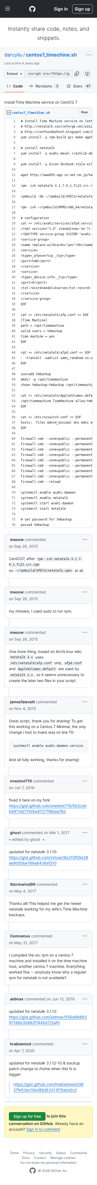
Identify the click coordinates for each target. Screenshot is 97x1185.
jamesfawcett (22, 701)
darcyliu (13, 55)
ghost (15, 832)
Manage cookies (62, 1158)
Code (18, 86)
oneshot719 (21, 781)
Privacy (29, 1153)
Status (61, 1153)
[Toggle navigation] (7, 8)
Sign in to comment (43, 1129)
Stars (81, 86)
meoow (17, 539)
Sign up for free (27, 1116)
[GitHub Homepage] (32, 1170)
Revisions (47, 86)
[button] (76, 74)
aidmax (16, 999)
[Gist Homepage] (32, 9)
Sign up (82, 9)
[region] (48, 323)
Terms (14, 1153)
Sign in (61, 9)
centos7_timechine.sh (51, 55)
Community (78, 1153)
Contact (40, 1158)
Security (45, 1153)
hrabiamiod (20, 1044)
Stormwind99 (22, 884)
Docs (26, 1158)
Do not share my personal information (48, 1163)
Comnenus (20, 936)
